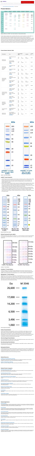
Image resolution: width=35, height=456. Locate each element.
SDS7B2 (10, 86)
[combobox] (17, 3)
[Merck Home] (4, 1)
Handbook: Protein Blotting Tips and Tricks (8, 358)
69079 (10, 94)
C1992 (10, 78)
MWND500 (10, 114)
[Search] (33, 3)
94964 (10, 82)
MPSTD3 (10, 90)
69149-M (10, 98)
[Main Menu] (1, 1)
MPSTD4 (10, 74)
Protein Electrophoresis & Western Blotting (8, 6)
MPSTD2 (10, 102)
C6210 (10, 58)
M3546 (10, 63)
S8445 (10, 66)
